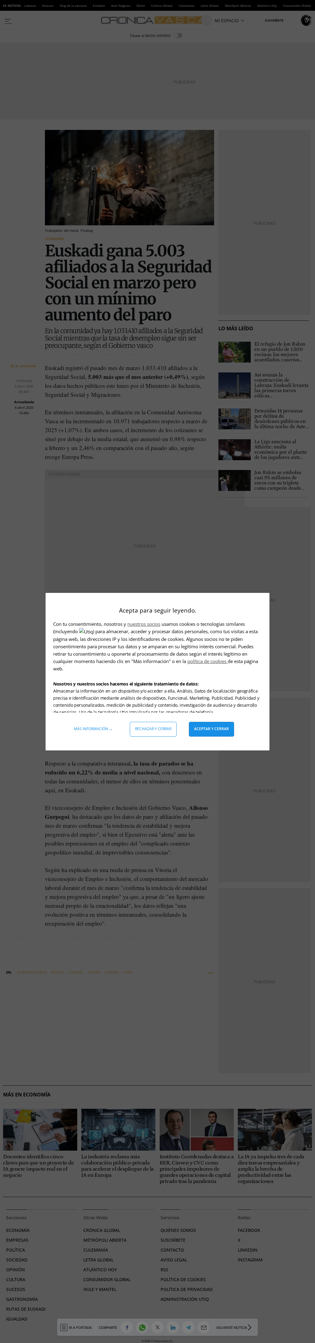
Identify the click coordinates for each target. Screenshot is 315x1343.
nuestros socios (143, 624)
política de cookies (207, 661)
